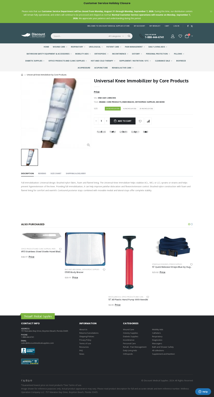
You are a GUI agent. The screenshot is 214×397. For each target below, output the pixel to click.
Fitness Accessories (160, 264)
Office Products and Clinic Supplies (36, 249)
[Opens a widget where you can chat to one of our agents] (203, 392)
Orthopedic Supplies (90, 269)
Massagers (157, 343)
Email (145, 131)
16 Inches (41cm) (129, 108)
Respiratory (157, 336)
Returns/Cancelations (89, 333)
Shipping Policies (86, 336)
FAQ (81, 350)
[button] (189, 224)
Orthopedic (128, 354)
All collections (158, 350)
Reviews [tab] (42, 173)
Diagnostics (157, 340)
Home (22, 74)
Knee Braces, (128, 102)
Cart (167, 26)
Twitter (113, 131)
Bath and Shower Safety (163, 347)
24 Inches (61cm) (112, 108)
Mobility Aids (157, 329)
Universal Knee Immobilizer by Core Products (141, 81)
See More (160, 102)
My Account (139, 26)
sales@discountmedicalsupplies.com (37, 343)
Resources (84, 347)
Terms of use (85, 343)
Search (129, 36)
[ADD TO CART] (57, 237)
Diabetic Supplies (130, 336)
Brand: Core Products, (110, 102)
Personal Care (129, 343)
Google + (135, 131)
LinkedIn (123, 131)
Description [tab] (27, 173)
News (81, 354)
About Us (83, 329)
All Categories (115, 36)
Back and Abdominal (73, 269)
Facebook (101, 131)
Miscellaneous (114, 297)
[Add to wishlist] (140, 120)
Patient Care (57, 249)
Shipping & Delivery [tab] (76, 173)
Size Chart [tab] (56, 173)
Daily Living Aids (130, 350)
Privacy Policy (85, 340)
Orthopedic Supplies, (145, 102)
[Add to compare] (148, 120)
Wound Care (128, 329)
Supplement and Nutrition (163, 354)
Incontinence (128, 340)
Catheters (156, 333)
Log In (176, 26)
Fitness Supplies (175, 264)
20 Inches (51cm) (146, 108)
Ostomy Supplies (130, 333)
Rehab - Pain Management (134, 347)
